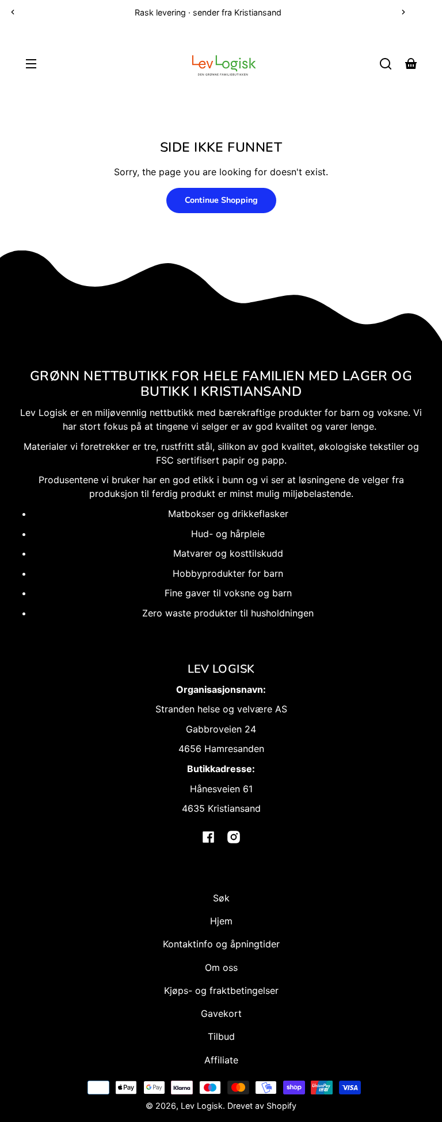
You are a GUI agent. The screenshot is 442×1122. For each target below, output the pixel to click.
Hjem (221, 921)
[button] (385, 63)
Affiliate (221, 1060)
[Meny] (31, 63)
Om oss (221, 967)
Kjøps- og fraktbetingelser (221, 990)
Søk (221, 898)
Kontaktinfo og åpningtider (221, 944)
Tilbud (221, 1036)
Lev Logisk (202, 1106)
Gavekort (221, 1013)
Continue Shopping (221, 200)
